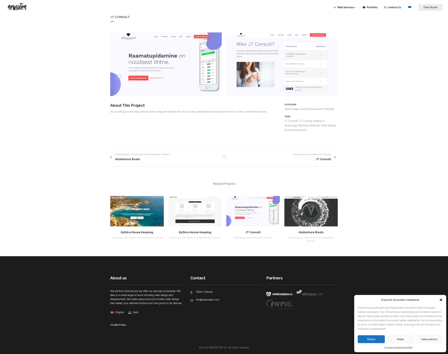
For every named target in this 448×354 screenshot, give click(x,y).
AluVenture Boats (311, 232)
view (137, 210)
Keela (400, 339)
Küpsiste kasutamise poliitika (398, 347)
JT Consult (253, 232)
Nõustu (371, 339)
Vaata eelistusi (429, 339)
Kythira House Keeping (137, 232)
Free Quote (430, 7)
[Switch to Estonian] (410, 7)
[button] (441, 300)
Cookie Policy (118, 324)
